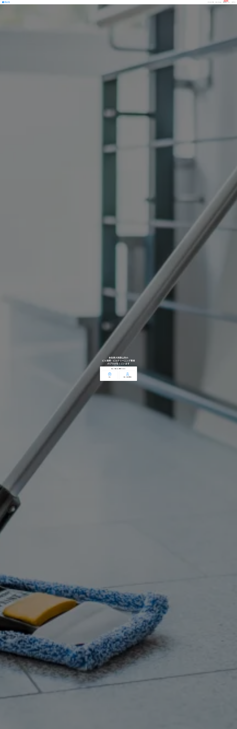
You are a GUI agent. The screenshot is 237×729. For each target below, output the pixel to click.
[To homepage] (6, 2)
